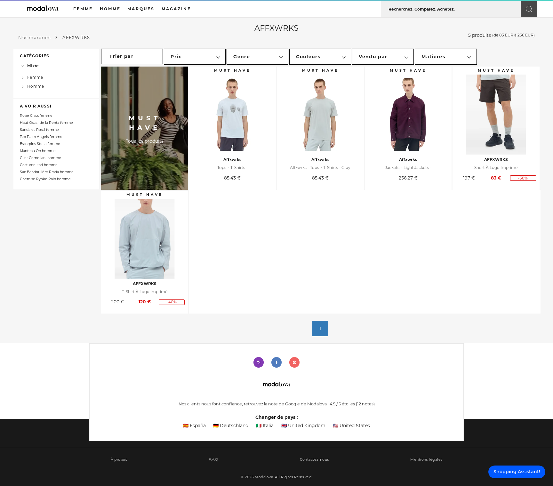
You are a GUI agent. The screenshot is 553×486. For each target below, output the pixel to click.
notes (365, 404)
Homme (35, 86)
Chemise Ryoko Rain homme (45, 179)
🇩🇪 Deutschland (230, 425)
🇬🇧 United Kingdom (303, 425)
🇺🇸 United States (351, 425)
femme (83, 8)
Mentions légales (426, 459)
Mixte (33, 65)
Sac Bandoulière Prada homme (47, 172)
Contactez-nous (314, 459)
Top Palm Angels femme (41, 137)
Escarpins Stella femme (40, 144)
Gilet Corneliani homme (40, 158)
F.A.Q (213, 459)
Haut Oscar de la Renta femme (46, 123)
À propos (119, 459)
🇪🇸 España (194, 425)
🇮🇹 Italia (265, 425)
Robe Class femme (36, 116)
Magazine (176, 8)
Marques (141, 8)
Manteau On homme (38, 151)
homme (110, 8)
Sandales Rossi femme (39, 130)
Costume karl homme (39, 165)
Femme (35, 77)
